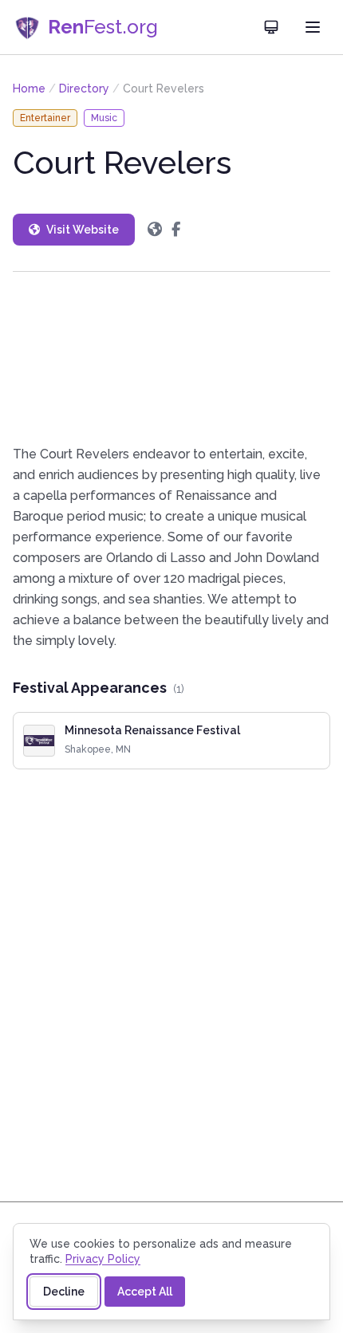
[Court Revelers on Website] (155, 229)
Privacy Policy (102, 1258)
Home (29, 88)
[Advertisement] (171, 358)
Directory (84, 88)
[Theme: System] (271, 27)
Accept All (144, 1291)
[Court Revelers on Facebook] (176, 229)
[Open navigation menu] (312, 27)
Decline (64, 1291)
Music (104, 118)
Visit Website (82, 229)
